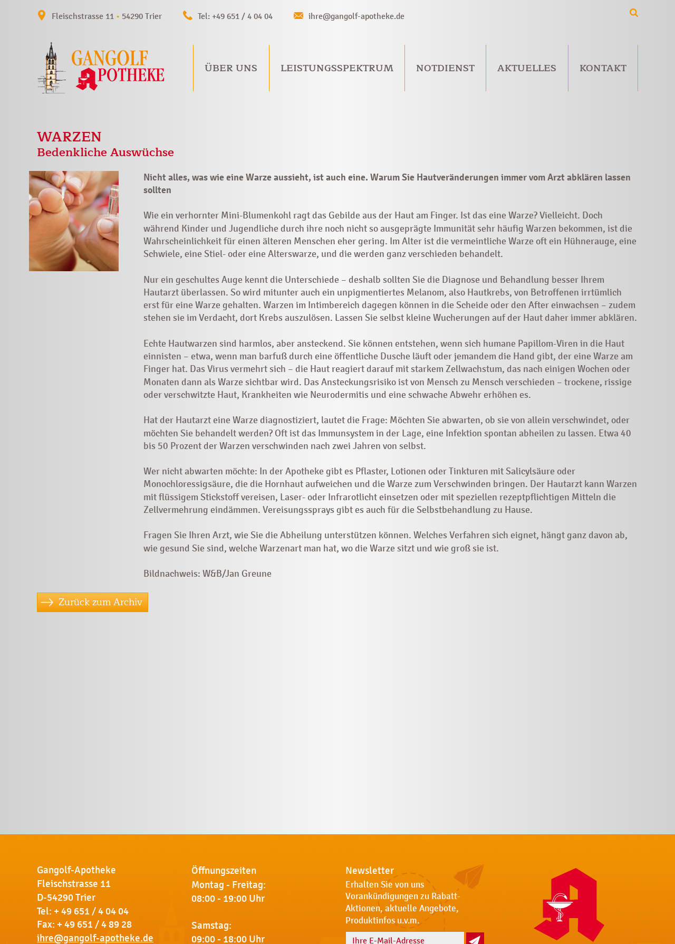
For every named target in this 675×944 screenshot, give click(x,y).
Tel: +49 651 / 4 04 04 (235, 16)
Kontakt (603, 68)
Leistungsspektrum (337, 68)
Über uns (231, 68)
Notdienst (445, 68)
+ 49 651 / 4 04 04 (91, 911)
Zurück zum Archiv (100, 602)
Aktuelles (526, 68)
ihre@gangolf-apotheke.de (356, 16)
